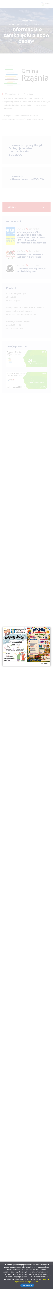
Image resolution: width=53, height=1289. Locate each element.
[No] (50, 1275)
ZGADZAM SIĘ (27, 1285)
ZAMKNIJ (45, 663)
